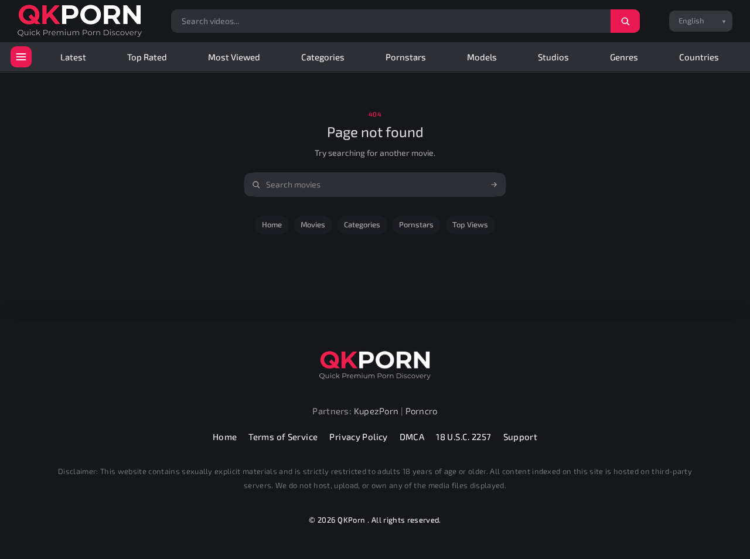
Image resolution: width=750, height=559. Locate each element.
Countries (699, 57)
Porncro (421, 410)
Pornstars (406, 57)
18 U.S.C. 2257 (463, 436)
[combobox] (375, 184)
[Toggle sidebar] (21, 56)
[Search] (625, 21)
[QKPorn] (80, 21)
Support (520, 436)
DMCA (412, 436)
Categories (323, 57)
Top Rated (147, 57)
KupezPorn (376, 410)
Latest (73, 57)
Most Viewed (234, 57)
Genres (624, 57)
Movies (313, 224)
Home (272, 224)
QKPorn (351, 519)
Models (482, 57)
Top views (470, 224)
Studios (553, 57)
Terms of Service (283, 436)
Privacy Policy (358, 436)
